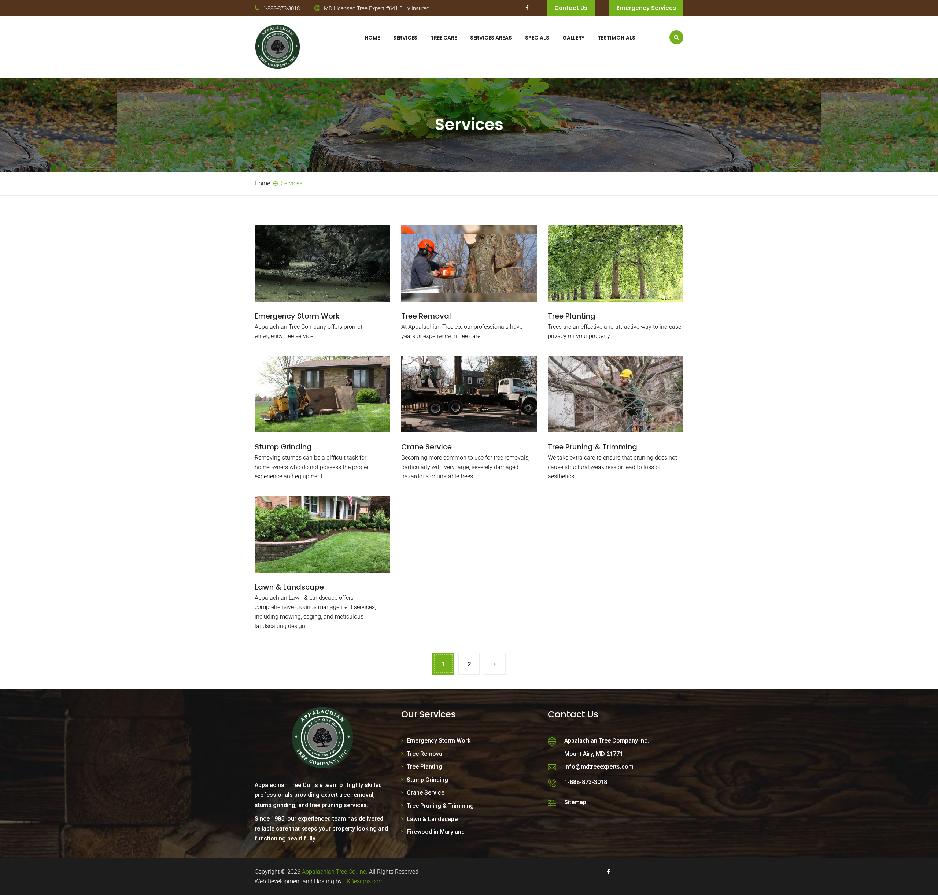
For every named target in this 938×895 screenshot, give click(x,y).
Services (405, 37)
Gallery (573, 37)
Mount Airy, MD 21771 (593, 753)
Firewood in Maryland (436, 831)
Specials (537, 37)
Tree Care (444, 37)
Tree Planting (571, 316)
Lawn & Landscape (289, 587)
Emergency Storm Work (297, 316)
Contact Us (570, 8)
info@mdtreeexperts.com (599, 766)
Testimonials (616, 37)
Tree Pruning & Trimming (592, 447)
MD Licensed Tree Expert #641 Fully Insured (376, 8)
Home (372, 37)
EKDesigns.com (363, 881)
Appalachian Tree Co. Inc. (335, 871)
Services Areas (491, 37)
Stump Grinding (283, 447)
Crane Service (426, 447)
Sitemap (575, 802)
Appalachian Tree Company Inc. (606, 740)
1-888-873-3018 (281, 8)
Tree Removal (426, 316)
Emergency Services (646, 8)
